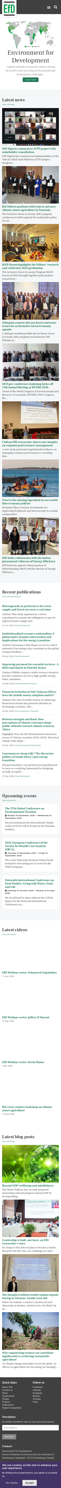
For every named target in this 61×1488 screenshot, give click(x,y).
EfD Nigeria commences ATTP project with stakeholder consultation (29, 150)
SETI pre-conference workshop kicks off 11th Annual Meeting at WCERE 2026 (27, 385)
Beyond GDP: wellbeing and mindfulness (28, 1185)
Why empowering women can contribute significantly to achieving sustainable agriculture (27, 1356)
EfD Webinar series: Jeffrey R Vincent (25, 1017)
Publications (8, 1405)
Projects (6, 1402)
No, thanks (12, 1483)
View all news (8, 104)
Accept (29, 1483)
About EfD (7, 1387)
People (5, 1399)
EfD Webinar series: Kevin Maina (23, 1062)
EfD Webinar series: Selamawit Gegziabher (29, 972)
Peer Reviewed (22, 625)
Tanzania (34, 711)
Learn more (30, 80)
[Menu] (48, 7)
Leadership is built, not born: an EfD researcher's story (25, 1241)
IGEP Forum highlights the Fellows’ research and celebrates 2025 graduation (30, 266)
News (5, 1393)
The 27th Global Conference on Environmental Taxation (24, 810)
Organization (8, 1396)
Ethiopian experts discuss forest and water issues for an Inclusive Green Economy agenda (29, 326)
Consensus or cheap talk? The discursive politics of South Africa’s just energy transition (28, 757)
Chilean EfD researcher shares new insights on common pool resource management (30, 443)
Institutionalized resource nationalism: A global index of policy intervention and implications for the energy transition (28, 637)
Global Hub (36, 745)
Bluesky (36, 1396)
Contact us (7, 1390)
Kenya (33, 684)
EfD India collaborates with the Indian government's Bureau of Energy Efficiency (28, 559)
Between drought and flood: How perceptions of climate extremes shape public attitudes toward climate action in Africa (28, 724)
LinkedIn (37, 1390)
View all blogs (8, 1141)
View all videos (9, 934)
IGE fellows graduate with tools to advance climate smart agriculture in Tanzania (29, 208)
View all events (9, 800)
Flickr (35, 1402)
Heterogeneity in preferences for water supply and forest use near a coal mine (26, 607)
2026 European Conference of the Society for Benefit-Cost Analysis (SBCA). (26, 846)
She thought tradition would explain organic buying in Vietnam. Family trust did (30, 1296)
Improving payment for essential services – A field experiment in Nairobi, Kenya (30, 666)
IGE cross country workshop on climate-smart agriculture (27, 1108)
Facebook (38, 1387)
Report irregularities (11, 1408)
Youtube (37, 1399)
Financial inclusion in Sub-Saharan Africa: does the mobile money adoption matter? (29, 693)
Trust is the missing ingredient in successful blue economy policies (30, 501)
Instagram (37, 1393)
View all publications (11, 597)
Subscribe (9, 1437)
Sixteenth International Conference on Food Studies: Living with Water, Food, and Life (29, 883)
